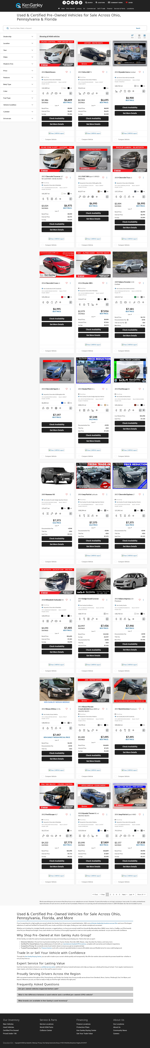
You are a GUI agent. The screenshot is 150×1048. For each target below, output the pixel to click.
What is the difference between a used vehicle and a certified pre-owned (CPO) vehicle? (55, 995)
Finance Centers (47, 948)
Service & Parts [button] (119, 8)
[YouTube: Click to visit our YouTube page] (68, 2)
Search (138, 28)
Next (124, 894)
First (96, 894)
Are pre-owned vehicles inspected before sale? (38, 989)
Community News (120, 1030)
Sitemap (34, 1043)
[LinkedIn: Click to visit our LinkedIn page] (72, 2)
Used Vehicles (8, 1027)
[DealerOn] (8, 1043)
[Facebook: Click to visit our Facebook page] (64, 2)
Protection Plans (83, 1027)
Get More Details (57, 124)
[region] (57, 111)
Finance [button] (109, 8)
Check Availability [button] (56, 118)
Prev (103, 894)
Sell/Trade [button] (101, 8)
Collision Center (46, 1030)
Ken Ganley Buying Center (33, 956)
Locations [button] (130, 8)
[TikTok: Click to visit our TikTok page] (80, 2)
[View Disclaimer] (60, 93)
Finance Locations (84, 1024)
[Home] (58, 8)
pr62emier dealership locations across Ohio (104, 923)
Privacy (40, 1043)
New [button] (63, 8)
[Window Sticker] (143, 410)
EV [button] (84, 8)
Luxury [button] (79, 8)
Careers (116, 1034)
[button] (72, 53)
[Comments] (70, 93)
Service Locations (46, 1024)
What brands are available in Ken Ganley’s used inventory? (42, 1001)
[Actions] (70, 72)
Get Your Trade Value (85, 1034)
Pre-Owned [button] (70, 8)
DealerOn (29, 1043)
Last (131, 894)
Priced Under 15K (10, 1034)
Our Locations (118, 1024)
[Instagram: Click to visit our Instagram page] (76, 2)
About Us (116, 1027)
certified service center (48, 967)
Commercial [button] (91, 8)
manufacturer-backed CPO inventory (74, 944)
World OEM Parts (46, 1027)
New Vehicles (8, 1024)
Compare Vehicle (50, 139)
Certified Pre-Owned (11, 1030)
